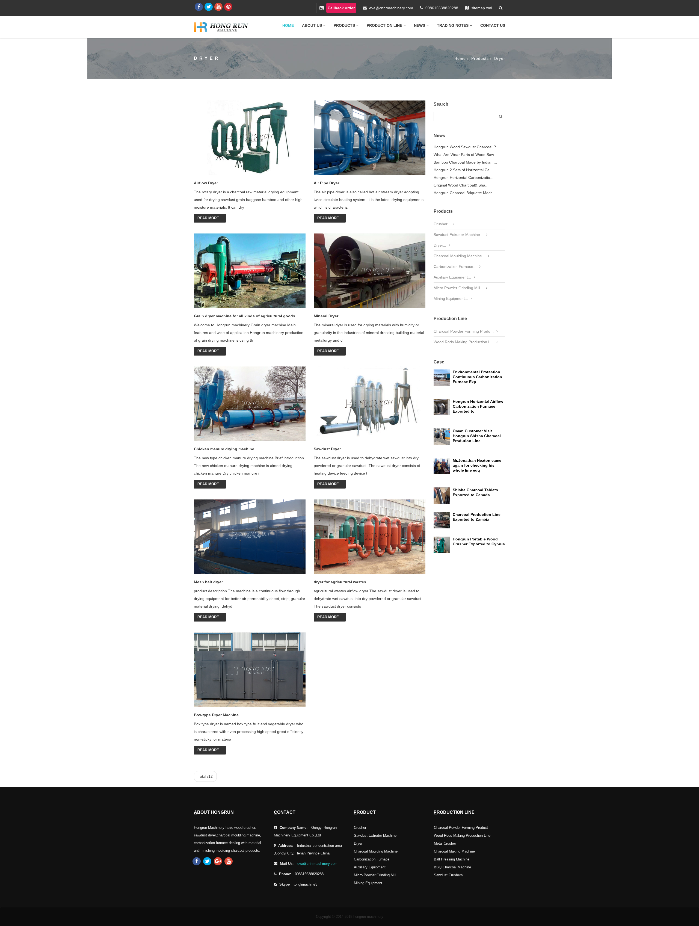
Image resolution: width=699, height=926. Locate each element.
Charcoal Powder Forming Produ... (464, 331)
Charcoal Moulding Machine (376, 851)
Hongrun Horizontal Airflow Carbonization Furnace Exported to (478, 406)
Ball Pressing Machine (451, 859)
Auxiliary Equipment (370, 867)
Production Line (385, 25)
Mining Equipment (368, 883)
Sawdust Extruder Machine (375, 836)
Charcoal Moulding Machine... (459, 256)
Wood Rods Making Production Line (462, 836)
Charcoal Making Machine (454, 851)
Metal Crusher (445, 843)
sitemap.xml (481, 8)
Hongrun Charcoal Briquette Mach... (465, 193)
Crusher (360, 828)
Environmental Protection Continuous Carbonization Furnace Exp (477, 377)
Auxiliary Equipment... (452, 277)
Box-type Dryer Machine (216, 715)
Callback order (341, 8)
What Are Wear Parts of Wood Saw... (465, 154)
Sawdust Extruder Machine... (458, 234)
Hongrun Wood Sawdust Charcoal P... (466, 147)
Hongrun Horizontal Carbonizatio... (463, 177)
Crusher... (442, 224)
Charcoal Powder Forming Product (461, 828)
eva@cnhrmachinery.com (391, 8)
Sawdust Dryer (327, 449)
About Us (312, 25)
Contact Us (492, 25)
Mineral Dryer (326, 316)
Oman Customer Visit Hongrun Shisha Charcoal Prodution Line (477, 436)
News (420, 25)
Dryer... (440, 245)
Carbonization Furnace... (455, 266)
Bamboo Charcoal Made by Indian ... (465, 162)
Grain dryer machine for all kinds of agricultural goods (244, 316)
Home (288, 25)
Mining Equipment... (451, 298)
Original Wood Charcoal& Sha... (461, 185)
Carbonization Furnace (371, 859)
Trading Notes (453, 25)
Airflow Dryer (206, 183)
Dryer (499, 58)
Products (345, 25)
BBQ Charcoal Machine (452, 867)
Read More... (209, 218)
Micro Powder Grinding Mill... (458, 288)
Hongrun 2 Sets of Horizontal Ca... (463, 170)
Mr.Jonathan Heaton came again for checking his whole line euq (477, 465)
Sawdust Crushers (448, 875)
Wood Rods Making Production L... (464, 342)
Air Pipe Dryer (326, 183)
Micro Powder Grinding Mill (375, 875)
